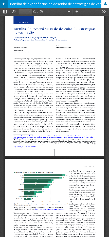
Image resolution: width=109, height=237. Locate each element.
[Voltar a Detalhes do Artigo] (4, 4)
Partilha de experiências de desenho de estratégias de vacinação (59, 4)
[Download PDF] (105, 4)
